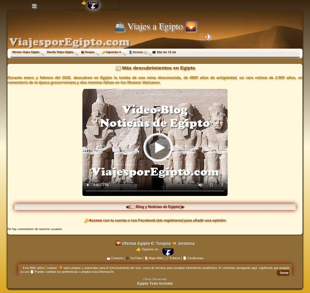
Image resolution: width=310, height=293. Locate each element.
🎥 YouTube (133, 258)
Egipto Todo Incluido (155, 283)
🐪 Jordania (182, 243)
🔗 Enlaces (172, 258)
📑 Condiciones (193, 258)
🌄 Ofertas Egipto (133, 243)
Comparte (93, 3)
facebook (168, 250)
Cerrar (284, 272)
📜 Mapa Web (153, 258)
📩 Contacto (115, 258)
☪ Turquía (160, 243)
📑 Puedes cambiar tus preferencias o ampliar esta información (72, 271)
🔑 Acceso (93, 220)
